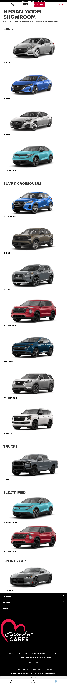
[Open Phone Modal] (59, 4)
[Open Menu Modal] (4, 4)
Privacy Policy (14, 653)
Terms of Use (44, 653)
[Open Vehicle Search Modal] (65, 4)
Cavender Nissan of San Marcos (41, 670)
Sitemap (35, 653)
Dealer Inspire (50, 673)
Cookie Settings (44, 657)
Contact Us (25, 653)
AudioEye (54, 653)
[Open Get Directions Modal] (62, 4)
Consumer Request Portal (26, 657)
